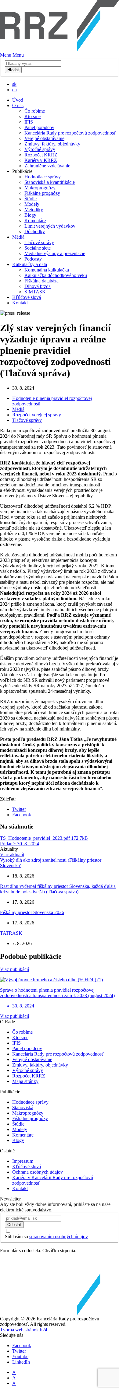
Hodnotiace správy (42, 176)
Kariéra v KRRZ (40, 160)
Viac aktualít (12, 854)
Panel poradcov (39, 127)
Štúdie (30, 198)
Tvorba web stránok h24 (23, 1329)
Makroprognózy (40, 187)
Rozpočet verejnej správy (36, 414)
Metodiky (33, 209)
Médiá (18, 237)
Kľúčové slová (26, 297)
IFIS (28, 121)
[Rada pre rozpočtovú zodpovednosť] (59, 49)
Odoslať (14, 1224)
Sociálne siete (37, 248)
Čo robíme (34, 111)
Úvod (17, 100)
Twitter (19, 809)
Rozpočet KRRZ (40, 154)
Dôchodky (34, 231)
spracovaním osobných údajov (58, 1236)
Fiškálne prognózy (42, 193)
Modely (31, 204)
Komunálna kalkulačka (46, 269)
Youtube (20, 1356)
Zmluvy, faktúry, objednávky (52, 143)
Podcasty (33, 258)
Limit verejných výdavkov (49, 226)
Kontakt (20, 302)
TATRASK (11, 933)
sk (14, 84)
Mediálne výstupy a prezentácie (54, 253)
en (14, 89)
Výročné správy (39, 149)
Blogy (30, 215)
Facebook (21, 814)
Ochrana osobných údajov (37, 1172)
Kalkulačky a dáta (29, 264)
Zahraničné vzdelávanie (47, 165)
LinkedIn (21, 1362)
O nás (17, 105)
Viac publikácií (14, 969)
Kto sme (32, 116)
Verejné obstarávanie (44, 138)
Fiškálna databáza (41, 280)
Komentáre (35, 220)
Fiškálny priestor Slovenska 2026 (32, 912)
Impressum (22, 1161)
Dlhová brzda (37, 286)
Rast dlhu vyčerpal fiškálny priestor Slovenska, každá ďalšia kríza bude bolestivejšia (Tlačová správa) (58, 889)
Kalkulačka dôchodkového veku (55, 275)
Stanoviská (22, 1107)
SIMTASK (35, 291)
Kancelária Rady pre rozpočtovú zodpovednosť (70, 132)
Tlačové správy (39, 242)
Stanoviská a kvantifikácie (49, 182)
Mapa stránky (25, 1081)
